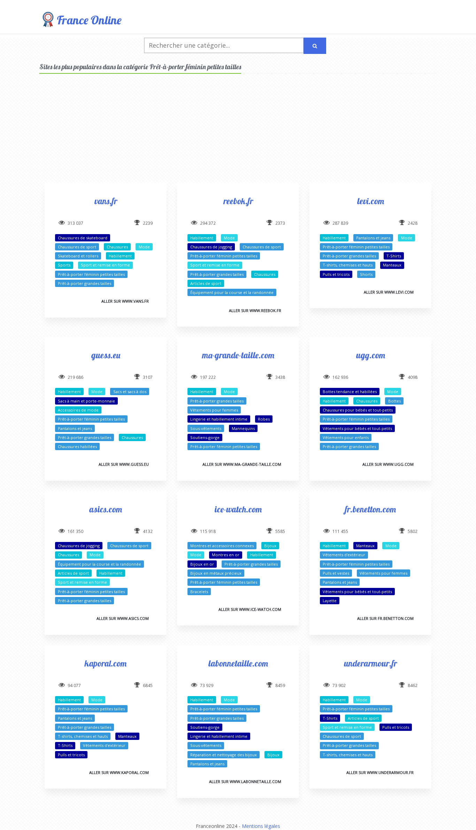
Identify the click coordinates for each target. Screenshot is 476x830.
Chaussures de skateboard (82, 237)
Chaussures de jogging (211, 246)
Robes (264, 419)
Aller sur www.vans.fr (125, 301)
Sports (64, 265)
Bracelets (199, 591)
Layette (330, 600)
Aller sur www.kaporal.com (119, 772)
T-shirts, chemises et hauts (348, 265)
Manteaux (392, 265)
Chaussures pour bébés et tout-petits (358, 410)
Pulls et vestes (336, 573)
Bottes (394, 401)
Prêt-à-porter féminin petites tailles (91, 274)
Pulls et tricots (336, 274)
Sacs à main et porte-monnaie (86, 401)
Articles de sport (205, 283)
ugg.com (370, 355)
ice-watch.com (238, 509)
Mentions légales (261, 826)
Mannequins (243, 428)
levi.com (370, 200)
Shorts (366, 274)
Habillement (120, 255)
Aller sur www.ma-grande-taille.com (241, 464)
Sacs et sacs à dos (129, 391)
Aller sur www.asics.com (123, 618)
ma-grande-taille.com (238, 355)
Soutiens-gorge (205, 437)
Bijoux (270, 545)
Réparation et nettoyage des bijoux (223, 754)
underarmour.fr (370, 663)
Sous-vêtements (205, 428)
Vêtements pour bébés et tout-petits (357, 428)
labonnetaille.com (238, 663)
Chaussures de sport (77, 246)
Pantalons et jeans (373, 237)
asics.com (105, 509)
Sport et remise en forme (105, 265)
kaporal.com (105, 663)
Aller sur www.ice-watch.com (249, 609)
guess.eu (105, 355)
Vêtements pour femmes (214, 410)
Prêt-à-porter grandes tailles (84, 283)
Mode (144, 246)
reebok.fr (238, 200)
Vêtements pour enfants (346, 437)
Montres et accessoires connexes (222, 545)
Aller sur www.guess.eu (124, 464)
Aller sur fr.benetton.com (385, 618)
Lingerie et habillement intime (218, 419)
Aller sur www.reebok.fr (255, 310)
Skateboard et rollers (78, 255)
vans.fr (105, 200)
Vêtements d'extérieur (344, 554)
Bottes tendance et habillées (350, 391)
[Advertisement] (238, 134)
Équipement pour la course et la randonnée (232, 292)
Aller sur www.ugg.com (388, 464)
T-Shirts (393, 255)
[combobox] (224, 45)
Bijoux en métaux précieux (215, 573)
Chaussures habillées (77, 446)
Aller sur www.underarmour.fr (380, 772)
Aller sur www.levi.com (389, 292)
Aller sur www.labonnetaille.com (245, 781)
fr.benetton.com (370, 509)
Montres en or (225, 554)
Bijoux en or (202, 564)
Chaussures (117, 246)
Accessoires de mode (78, 410)
